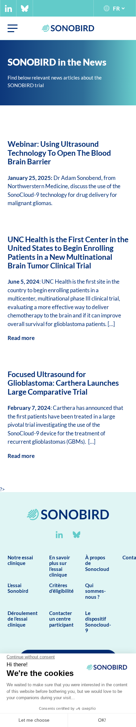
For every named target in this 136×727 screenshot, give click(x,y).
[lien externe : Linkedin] (8, 8)
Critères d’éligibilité (61, 588)
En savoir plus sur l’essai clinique (59, 566)
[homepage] (68, 528)
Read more (21, 337)
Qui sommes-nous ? (95, 591)
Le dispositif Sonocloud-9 (98, 621)
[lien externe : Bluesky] (25, 8)
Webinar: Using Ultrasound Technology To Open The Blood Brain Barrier (59, 152)
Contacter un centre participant (61, 619)
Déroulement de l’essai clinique (23, 619)
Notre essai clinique (20, 560)
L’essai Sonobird (18, 588)
